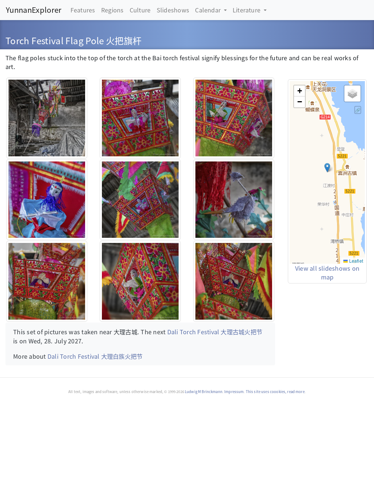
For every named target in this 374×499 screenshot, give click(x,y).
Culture (140, 9)
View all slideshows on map (327, 272)
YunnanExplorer (33, 9)
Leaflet (355, 261)
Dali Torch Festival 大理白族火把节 (95, 356)
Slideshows (173, 9)
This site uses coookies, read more (275, 391)
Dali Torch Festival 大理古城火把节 (215, 331)
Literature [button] (247, 9)
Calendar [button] (208, 9)
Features (82, 9)
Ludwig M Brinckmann (203, 391)
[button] (327, 167)
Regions (112, 9)
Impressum (234, 391)
